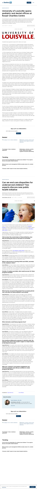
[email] (21, 29)
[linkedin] (16, 29)
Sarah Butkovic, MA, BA (6, 197)
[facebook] (15, 29)
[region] (18, 487)
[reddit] (20, 29)
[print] (34, 29)
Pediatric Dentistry (5, 179)
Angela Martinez (10, 392)
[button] (3, 2)
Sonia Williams (21, 392)
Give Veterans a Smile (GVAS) (18, 250)
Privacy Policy (4, 487)
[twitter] (18, 29)
